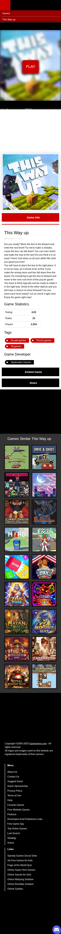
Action (10, 842)
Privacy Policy (14, 791)
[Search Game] (56, 6)
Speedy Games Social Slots (22, 855)
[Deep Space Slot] (44, 621)
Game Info (33, 217)
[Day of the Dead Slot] (16, 648)
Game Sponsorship (17, 786)
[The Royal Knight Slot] (16, 676)
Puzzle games (43, 340)
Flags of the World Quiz (19, 865)
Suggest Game (15, 781)
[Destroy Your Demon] (44, 484)
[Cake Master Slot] (44, 648)
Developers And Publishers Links (24, 819)
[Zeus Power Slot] (16, 594)
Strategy (11, 838)
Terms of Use (14, 795)
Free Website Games (18, 809)
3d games (16, 346)
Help (9, 800)
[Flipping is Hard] (16, 539)
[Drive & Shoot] (44, 457)
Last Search (13, 833)
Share (33, 382)
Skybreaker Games (21, 362)
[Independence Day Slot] (44, 566)
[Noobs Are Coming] (16, 484)
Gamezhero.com (38, 743)
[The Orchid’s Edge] (44, 539)
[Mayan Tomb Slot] (16, 621)
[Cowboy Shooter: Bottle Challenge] (16, 512)
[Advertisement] (30, 131)
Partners (11, 814)
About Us (12, 772)
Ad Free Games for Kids (20, 860)
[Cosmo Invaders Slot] (44, 594)
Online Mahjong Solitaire (20, 879)
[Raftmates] (44, 676)
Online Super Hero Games (21, 870)
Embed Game (33, 371)
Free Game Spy (15, 824)
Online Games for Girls (19, 874)
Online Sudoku (15, 889)
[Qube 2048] (16, 566)
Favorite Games (15, 805)
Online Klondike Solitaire (20, 884)
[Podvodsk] (44, 512)
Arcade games (18, 340)
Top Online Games (17, 828)
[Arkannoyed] (16, 457)
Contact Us (13, 776)
